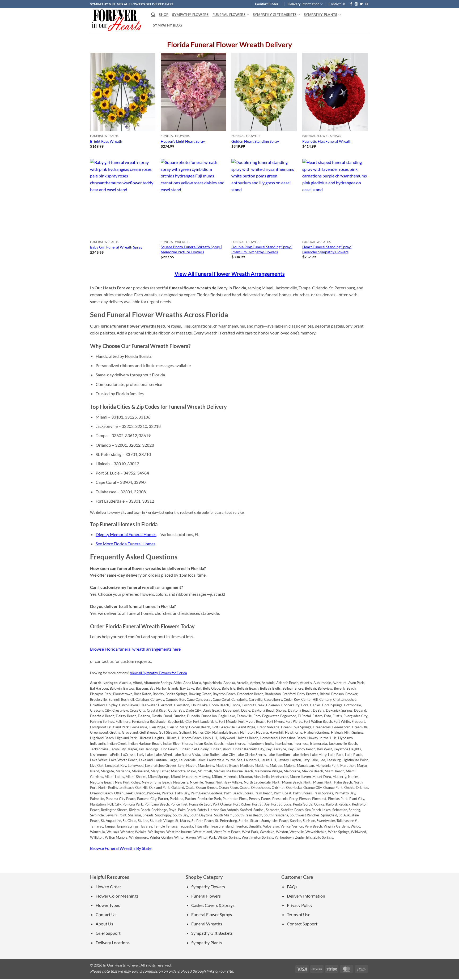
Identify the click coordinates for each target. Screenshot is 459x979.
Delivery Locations (113, 942)
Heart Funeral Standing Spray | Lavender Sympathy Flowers (327, 249)
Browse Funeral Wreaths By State (120, 848)
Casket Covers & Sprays (213, 905)
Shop (163, 14)
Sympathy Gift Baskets (274, 14)
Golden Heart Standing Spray (255, 141)
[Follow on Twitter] (361, 4)
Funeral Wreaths (206, 923)
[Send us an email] (366, 4)
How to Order (108, 886)
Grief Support (108, 933)
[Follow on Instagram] (356, 4)
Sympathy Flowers (190, 14)
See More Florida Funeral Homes (125, 543)
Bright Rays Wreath (106, 141)
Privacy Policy (299, 905)
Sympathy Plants (320, 14)
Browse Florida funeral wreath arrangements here (135, 648)
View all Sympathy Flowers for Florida (158, 673)
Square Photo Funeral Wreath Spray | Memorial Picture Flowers (191, 249)
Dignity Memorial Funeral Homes (126, 534)
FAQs (292, 886)
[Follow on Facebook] (351, 4)
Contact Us (337, 4)
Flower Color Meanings (117, 895)
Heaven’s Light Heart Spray (183, 141)
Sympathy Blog (167, 25)
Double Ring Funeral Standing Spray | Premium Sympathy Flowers (261, 249)
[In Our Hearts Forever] (116, 20)
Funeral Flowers (229, 14)
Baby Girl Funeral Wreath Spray (116, 247)
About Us (104, 923)
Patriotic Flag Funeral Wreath (326, 141)
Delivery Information (303, 4)
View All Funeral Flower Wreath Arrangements (230, 274)
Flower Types (108, 905)
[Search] (153, 15)
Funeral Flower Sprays (211, 914)
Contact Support (302, 923)
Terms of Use (298, 914)
